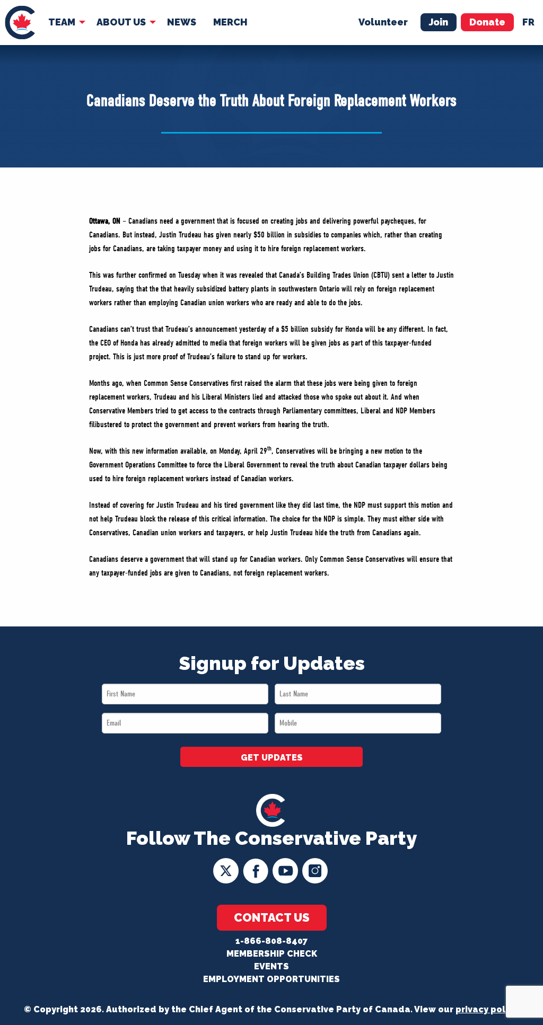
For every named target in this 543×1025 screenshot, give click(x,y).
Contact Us (272, 917)
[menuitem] (20, 22)
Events (271, 966)
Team (61, 22)
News (181, 22)
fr (528, 22)
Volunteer (383, 22)
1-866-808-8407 (271, 941)
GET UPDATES (272, 758)
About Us (121, 22)
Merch (230, 22)
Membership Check (271, 954)
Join (438, 22)
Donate (487, 22)
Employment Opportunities (271, 979)
